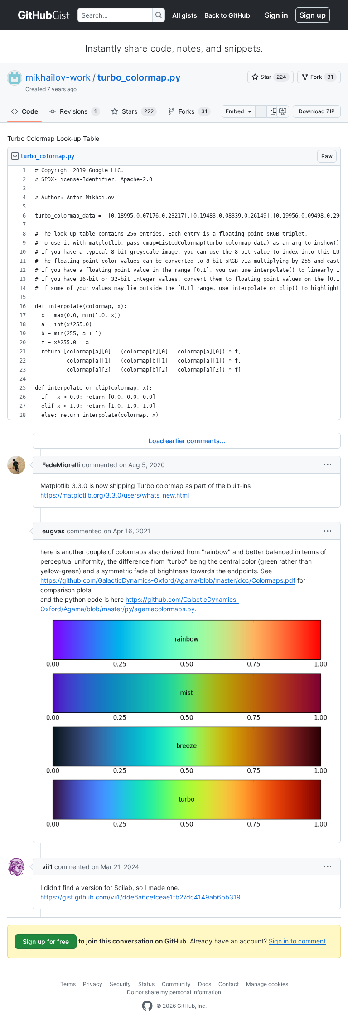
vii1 (47, 866)
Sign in (276, 14)
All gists (184, 15)
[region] (174, 293)
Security (120, 984)
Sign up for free (46, 941)
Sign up (313, 14)
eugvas (53, 531)
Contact (228, 984)
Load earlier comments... (187, 441)
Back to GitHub (227, 15)
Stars (138, 111)
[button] (274, 111)
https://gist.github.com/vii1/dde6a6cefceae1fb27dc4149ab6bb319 (140, 897)
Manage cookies (267, 984)
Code (30, 111)
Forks (193, 111)
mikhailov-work (58, 77)
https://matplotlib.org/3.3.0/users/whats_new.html (114, 495)
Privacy (92, 984)
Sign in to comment (297, 940)
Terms (68, 984)
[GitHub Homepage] (147, 1006)
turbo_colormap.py (139, 77)
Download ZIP (317, 111)
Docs (204, 984)
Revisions (78, 111)
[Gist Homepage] (44, 15)
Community (176, 984)
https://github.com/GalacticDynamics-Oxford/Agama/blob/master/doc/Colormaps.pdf (167, 580)
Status (146, 984)
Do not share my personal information (174, 992)
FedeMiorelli (61, 465)
